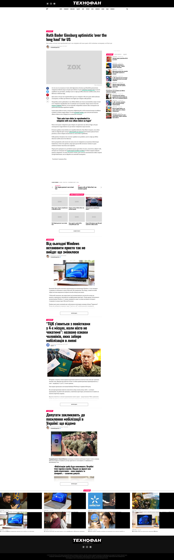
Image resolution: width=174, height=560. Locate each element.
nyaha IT (52, 345)
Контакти (112, 9)
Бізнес (103, 9)
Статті (61, 9)
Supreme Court (72, 182)
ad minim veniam (79, 112)
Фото (92, 9)
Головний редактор (55, 47)
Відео (107, 9)
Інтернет (87, 9)
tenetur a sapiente (57, 105)
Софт (83, 9)
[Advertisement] (41, 20)
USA (78, 182)
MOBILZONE (72, 9)
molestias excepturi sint (88, 90)
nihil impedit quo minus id (76, 131)
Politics (65, 182)
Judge (61, 182)
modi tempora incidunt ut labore (76, 150)
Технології (66, 9)
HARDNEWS (97, 9)
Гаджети (78, 9)
